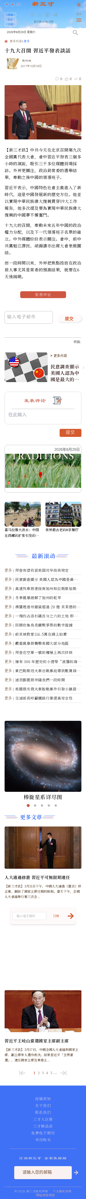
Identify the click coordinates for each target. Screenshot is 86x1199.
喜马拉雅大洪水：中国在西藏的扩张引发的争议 (22, 532)
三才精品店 (43, 1126)
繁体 (78, 14)
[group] (48, 18)
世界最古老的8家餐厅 (61, 529)
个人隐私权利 (62, 1191)
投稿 (10, 14)
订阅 (10, 24)
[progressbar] (61, 14)
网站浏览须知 (45, 1195)
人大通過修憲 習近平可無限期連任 (37, 877)
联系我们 (43, 1112)
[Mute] (55, 15)
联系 (10, 19)
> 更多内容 (58, 355)
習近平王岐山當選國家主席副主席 (37, 1041)
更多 (27, 41)
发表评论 (43, 294)
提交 (69, 319)
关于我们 (43, 1105)
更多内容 (16, 41)
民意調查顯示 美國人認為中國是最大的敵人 (64, 373)
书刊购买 (43, 1140)
